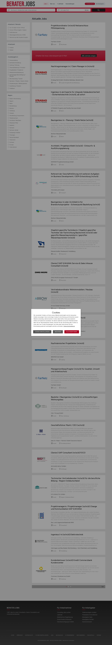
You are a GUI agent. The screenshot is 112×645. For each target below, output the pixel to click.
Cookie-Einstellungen (42, 331)
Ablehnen (58, 331)
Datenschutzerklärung (69, 326)
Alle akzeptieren (71, 331)
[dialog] (56, 322)
